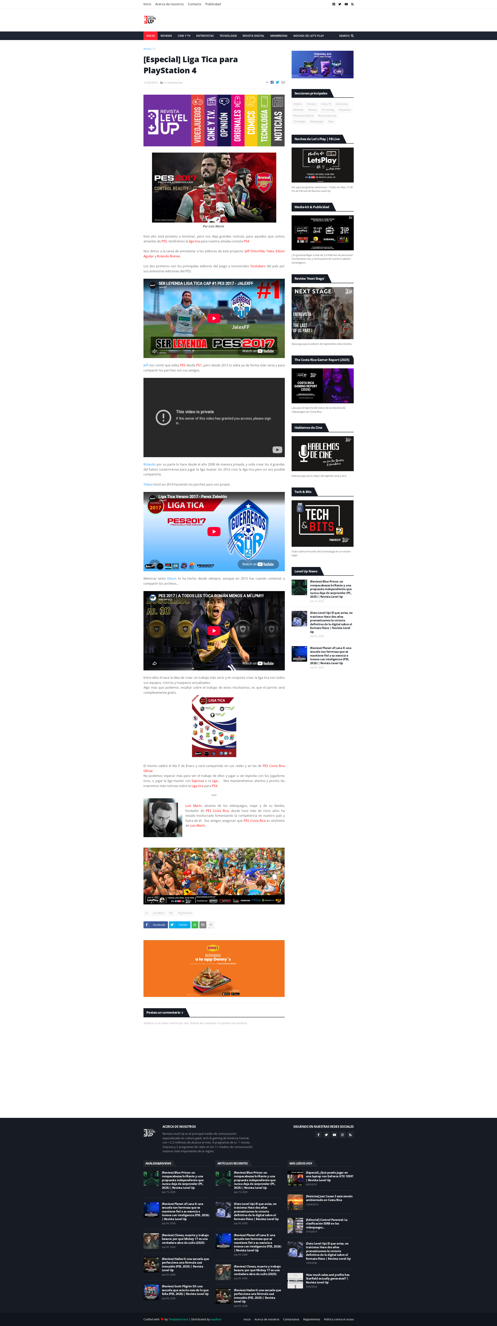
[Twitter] (277, 82)
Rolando (149, 464)
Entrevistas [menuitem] (205, 36)
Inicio (147, 4)
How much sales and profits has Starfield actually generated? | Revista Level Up (327, 1278)
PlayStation (345, 109)
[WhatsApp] (194, 924)
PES (171, 913)
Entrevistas (342, 104)
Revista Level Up (327, 115)
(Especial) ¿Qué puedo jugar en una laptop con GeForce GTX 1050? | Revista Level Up (329, 1176)
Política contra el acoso (339, 1319)
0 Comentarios (173, 82)
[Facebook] (272, 82)
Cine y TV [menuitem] (184, 36)
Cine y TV (326, 104)
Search (344, 36)
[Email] (283, 82)
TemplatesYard (178, 1319)
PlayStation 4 (185, 913)
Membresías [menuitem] (279, 36)
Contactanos (291, 1319)
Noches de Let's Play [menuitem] (308, 36)
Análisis (298, 104)
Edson (171, 578)
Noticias (312, 109)
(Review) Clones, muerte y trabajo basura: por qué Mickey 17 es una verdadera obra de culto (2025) (185, 1239)
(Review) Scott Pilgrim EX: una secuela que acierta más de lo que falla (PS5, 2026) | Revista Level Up (185, 1290)
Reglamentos (311, 1319)
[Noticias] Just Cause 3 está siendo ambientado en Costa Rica (329, 1198)
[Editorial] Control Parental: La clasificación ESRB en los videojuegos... (327, 1223)
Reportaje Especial (304, 115)
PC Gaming (328, 109)
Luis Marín (158, 913)
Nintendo (298, 109)
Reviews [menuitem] (166, 36)
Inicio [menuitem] (150, 36)
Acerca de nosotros (169, 4)
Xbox (331, 121)
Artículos (311, 104)
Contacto (194, 4)
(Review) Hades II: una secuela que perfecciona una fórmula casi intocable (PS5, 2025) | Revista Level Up (185, 1264)
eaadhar (216, 1319)
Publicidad (213, 4)
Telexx (148, 484)
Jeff (145, 365)
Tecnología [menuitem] (228, 36)
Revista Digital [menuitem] (253, 36)
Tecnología (299, 121)
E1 (154, 49)
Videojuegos (316, 121)
